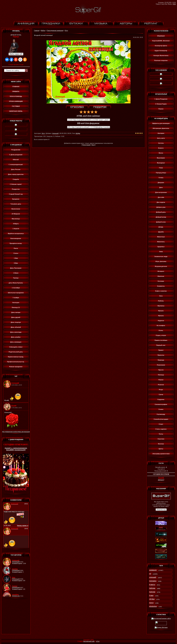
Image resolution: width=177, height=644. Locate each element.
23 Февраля (16, 214)
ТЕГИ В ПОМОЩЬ (16, 96)
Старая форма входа (16, 64)
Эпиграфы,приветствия (160, 453)
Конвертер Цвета (161, 45)
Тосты (161, 434)
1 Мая (16, 258)
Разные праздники (15, 366)
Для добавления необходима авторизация (16, 431)
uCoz (98, 641)
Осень (161, 330)
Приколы (161, 355)
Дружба (161, 232)
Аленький (55, 133)
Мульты (161, 315)
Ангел (151, 603)
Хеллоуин (15, 302)
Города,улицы (161, 172)
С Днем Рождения (161, 99)
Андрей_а (8, 448)
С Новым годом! (16, 184)
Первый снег (160, 345)
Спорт (161, 424)
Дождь (160, 227)
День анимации (15, 342)
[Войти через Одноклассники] (25, 59)
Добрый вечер (161, 217)
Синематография (161, 404)
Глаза (161, 168)
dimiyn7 (161, 480)
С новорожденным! (16, 164)
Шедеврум (161, 36)
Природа (161, 360)
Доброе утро (160, 207)
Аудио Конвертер (161, 50)
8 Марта (16, 223)
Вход (93, 145)
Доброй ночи (161, 222)
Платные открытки (161, 60)
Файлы (43, 30)
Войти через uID (16, 54)
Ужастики (161, 439)
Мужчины (161, 306)
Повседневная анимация (55, 30)
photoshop (153, 606)
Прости (161, 370)
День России (15, 169)
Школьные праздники (16, 292)
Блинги (161, 148)
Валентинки (16, 209)
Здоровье (160, 246)
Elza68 (161, 478)
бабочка (152, 588)
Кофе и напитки (161, 291)
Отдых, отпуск (161, 335)
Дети (161, 187)
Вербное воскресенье (16, 233)
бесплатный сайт (89, 641)
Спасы (15, 253)
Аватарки (161, 133)
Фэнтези (161, 444)
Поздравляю (15, 149)
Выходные (161, 163)
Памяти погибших (161, 340)
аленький (152, 577)
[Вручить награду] (100, 107)
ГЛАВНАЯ (15, 86)
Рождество (16, 189)
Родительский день (16, 352)
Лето (66, 30)
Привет (161, 350)
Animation (152, 581)
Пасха (16, 248)
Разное (160, 109)
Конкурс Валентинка (161, 55)
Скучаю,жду (161, 414)
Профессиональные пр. (15, 361)
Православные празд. (16, 357)
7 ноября (16, 297)
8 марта (152, 584)
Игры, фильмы (160, 261)
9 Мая (16, 263)
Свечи (161, 394)
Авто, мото (161, 138)
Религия (161, 384)
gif (150, 574)
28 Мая (152, 599)
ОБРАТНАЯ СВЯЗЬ (15, 111)
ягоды (78, 133)
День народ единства (15, 174)
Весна (161, 153)
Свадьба (16, 179)
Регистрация (86, 145)
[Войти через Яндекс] (16, 59)
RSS (174, 4)
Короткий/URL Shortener (161, 41)
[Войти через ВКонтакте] (7, 59)
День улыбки (15, 337)
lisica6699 (10, 450)
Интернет (161, 271)
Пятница (161, 375)
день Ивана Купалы (16, 283)
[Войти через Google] (20, 59)
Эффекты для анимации (161, 123)
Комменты (161, 286)
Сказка (160, 409)
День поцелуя (16, 322)
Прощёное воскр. (16, 243)
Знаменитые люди (160, 256)
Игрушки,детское (161, 266)
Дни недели (161, 202)
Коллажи (161, 281)
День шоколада (15, 332)
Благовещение (15, 238)
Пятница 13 (16, 307)
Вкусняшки (161, 158)
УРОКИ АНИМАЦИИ (16, 101)
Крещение (15, 199)
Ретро (161, 389)
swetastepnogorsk (20, 448)
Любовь (161, 301)
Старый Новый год (16, 194)
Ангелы (161, 143)
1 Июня (15, 273)
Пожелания (161, 365)
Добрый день (161, 212)
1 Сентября (16, 288)
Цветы (161, 449)
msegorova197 (20, 450)
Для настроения (161, 192)
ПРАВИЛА (15, 91)
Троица (15, 278)
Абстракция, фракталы (161, 128)
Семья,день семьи (15, 347)
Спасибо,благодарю (161, 419)
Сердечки (160, 399)
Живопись (161, 241)
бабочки (152, 592)
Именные (161, 276)
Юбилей (16, 159)
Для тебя (161, 197)
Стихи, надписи (161, 429)
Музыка (161, 310)
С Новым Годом (161, 104)
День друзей (15, 317)
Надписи (161, 320)
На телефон (161, 325)
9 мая (151, 595)
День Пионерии (15, 268)
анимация (153, 570)
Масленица (16, 219)
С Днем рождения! (15, 154)
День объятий (16, 327)
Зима (161, 251)
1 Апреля (16, 228)
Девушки (161, 182)
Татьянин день (15, 204)
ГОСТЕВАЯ (16, 106)
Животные (161, 237)
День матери (15, 312)
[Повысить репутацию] (77, 107)
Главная (36, 30)
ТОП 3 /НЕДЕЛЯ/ (161, 70)
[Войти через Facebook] (11, 59)
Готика (161, 177)
